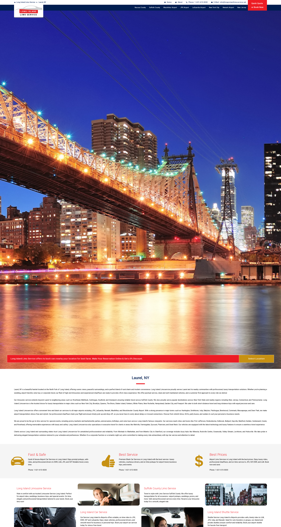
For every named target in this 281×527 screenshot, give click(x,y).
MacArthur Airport (170, 7)
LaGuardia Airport (198, 7)
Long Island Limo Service (25, 2)
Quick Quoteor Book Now (257, 5)
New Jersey (241, 7)
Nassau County (140, 7)
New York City (214, 7)
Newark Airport (228, 7)
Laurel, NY (42, 2)
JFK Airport (184, 7)
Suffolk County (154, 7)
